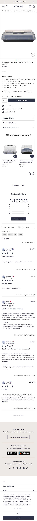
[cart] (33, 6)
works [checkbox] (4, 234)
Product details (8, 118)
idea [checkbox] (15, 234)
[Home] (2, 11)
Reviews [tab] (16, 185)
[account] (30, 6)
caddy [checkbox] (20, 234)
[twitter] (10, 468)
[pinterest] (20, 468)
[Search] (7, 6)
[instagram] (17, 468)
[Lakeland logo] (18, 6)
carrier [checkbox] (10, 234)
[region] (18, 506)
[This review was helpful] (30, 269)
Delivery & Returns (9, 123)
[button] (6, 2)
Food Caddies (8, 11)
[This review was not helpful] (33, 269)
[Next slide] (33, 173)
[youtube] (24, 468)
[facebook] (13, 468)
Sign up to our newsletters (19, 437)
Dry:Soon (23, 2)
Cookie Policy (26, 504)
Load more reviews (18, 415)
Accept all (18, 517)
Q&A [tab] (22, 185)
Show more (5, 238)
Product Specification (10, 128)
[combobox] (28, 242)
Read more (5, 361)
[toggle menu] (3, 6)
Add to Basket (22, 100)
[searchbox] (10, 227)
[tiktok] (27, 468)
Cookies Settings (18, 508)
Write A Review (18, 219)
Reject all (18, 513)
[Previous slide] (29, 173)
